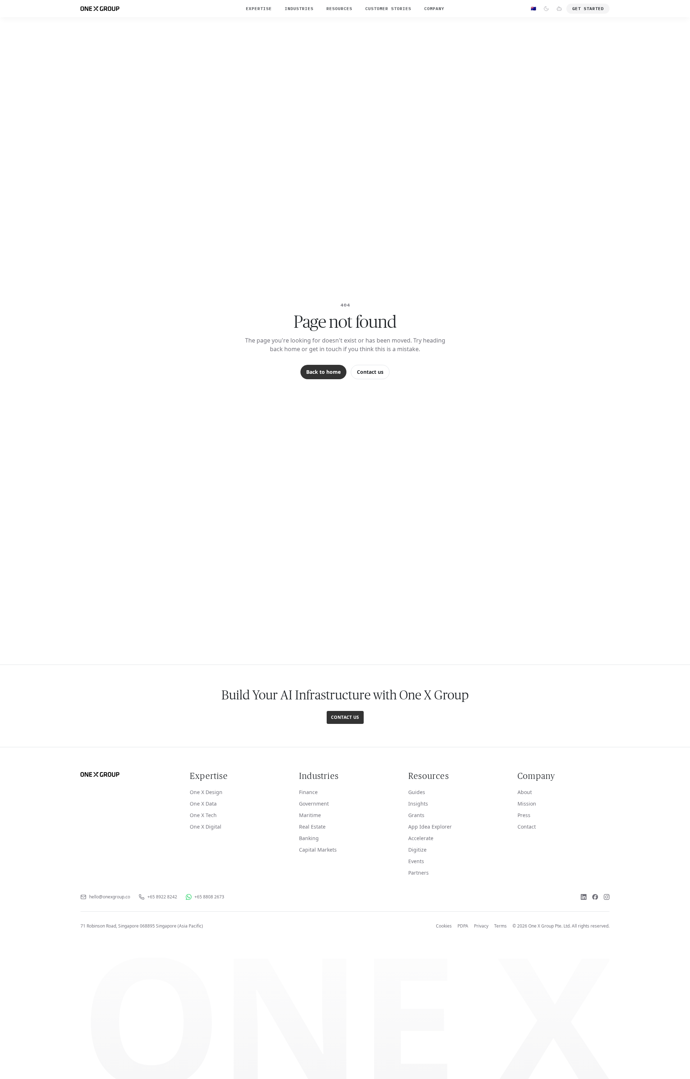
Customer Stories (388, 8)
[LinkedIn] (583, 897)
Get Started (588, 8)
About (525, 792)
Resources (339, 8)
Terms (500, 926)
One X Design (206, 792)
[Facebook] (595, 897)
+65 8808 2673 (209, 897)
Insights (418, 803)
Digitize (417, 849)
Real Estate (312, 826)
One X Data (203, 803)
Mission (527, 803)
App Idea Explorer (430, 826)
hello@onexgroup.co (109, 897)
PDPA (462, 926)
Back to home (323, 371)
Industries (299, 8)
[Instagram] (607, 897)
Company (434, 8)
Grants (416, 815)
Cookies (444, 926)
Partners (418, 872)
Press (524, 815)
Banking (309, 838)
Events (416, 861)
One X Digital (205, 826)
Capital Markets (318, 849)
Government (314, 803)
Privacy (481, 926)
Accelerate (420, 838)
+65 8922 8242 (162, 897)
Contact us (370, 371)
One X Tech (203, 815)
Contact (527, 826)
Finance (308, 792)
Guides (416, 792)
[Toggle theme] (546, 8)
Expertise (259, 8)
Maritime (310, 815)
